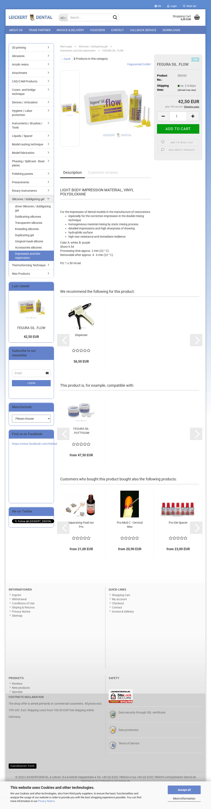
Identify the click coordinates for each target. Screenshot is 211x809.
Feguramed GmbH (139, 64)
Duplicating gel (24, 235)
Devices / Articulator (25, 102)
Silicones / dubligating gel (28, 199)
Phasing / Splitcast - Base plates (28, 163)
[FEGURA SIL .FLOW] (117, 108)
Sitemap (17, 615)
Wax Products (21, 273)
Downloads (171, 30)
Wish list (190, 6)
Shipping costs (36, 710)
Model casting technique (27, 144)
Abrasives (18, 56)
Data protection (128, 730)
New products (21, 687)
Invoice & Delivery (70, 30)
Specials (17, 691)
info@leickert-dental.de (181, 777)
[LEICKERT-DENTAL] (31, 17)
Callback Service (143, 30)
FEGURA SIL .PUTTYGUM (81, 430)
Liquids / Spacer (22, 136)
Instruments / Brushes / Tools (27, 125)
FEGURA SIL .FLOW (31, 328)
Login (31, 383)
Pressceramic (20, 182)
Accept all (184, 789)
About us (15, 30)
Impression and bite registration (27, 255)
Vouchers (97, 30)
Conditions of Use (23, 603)
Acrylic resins (20, 64)
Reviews (17, 683)
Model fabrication (23, 152)
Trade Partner (39, 30)
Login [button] (173, 6)
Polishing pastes (22, 173)
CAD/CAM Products (24, 81)
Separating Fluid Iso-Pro (81, 524)
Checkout (118, 603)
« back (66, 59)
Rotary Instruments (24, 190)
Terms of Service (128, 743)
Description (72, 172)
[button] (157, 6)
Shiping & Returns (23, 607)
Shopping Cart (121, 595)
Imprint (16, 595)
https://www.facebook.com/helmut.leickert (39, 443)
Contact (117, 30)
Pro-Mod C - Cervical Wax (130, 524)
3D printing (19, 47)
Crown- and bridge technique (23, 92)
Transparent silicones (28, 222)
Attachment (19, 73)
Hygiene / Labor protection (22, 113)
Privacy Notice (46, 801)
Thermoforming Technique (29, 265)
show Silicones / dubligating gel (33, 208)
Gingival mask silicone (29, 241)
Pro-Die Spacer (178, 522)
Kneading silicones (27, 229)
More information (184, 798)
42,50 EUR (31, 337)
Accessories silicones (28, 247)
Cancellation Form (23, 766)
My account (119, 599)
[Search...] (115, 17)
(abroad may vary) (187, 90)
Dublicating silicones (28, 216)
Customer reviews (103, 172)
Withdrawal (19, 599)
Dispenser (81, 335)
